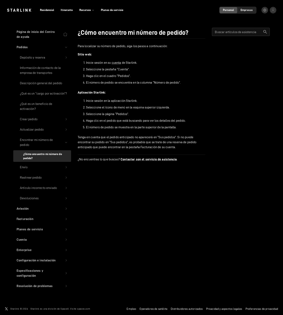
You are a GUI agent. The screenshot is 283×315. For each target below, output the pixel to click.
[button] (42, 47)
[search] (265, 32)
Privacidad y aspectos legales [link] (224, 308)
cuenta (116, 62)
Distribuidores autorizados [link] (187, 308)
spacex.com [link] (83, 308)
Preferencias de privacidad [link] (262, 308)
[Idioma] (264, 10)
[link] (19, 10)
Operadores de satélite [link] (153, 308)
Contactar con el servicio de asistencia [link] (149, 159)
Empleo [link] (131, 308)
